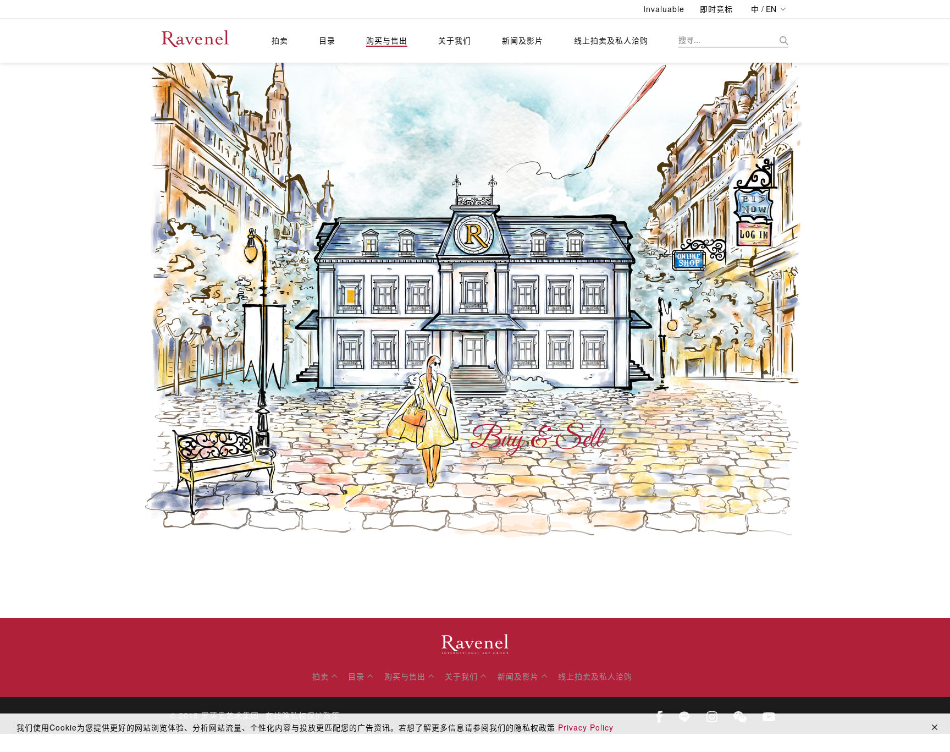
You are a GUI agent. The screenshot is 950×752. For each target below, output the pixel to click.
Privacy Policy (586, 727)
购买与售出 (386, 40)
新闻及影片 (522, 40)
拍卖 (280, 40)
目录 (327, 40)
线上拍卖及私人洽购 (611, 40)
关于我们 (454, 40)
